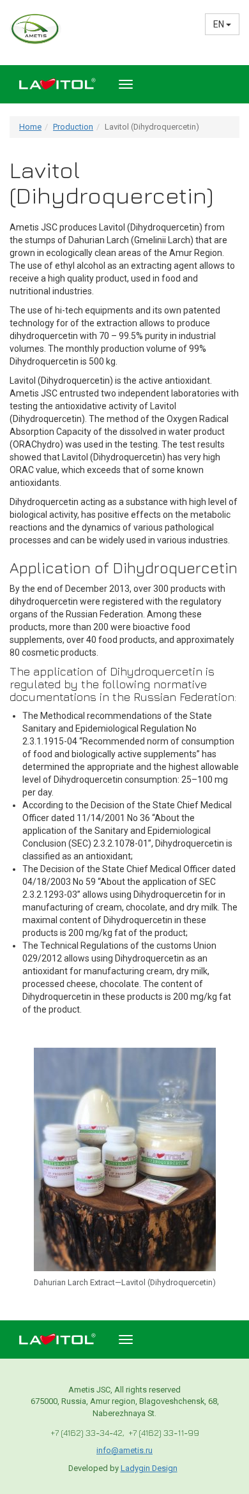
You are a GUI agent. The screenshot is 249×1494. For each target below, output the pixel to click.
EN (219, 24)
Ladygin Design (149, 1468)
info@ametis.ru (124, 1450)
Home (30, 127)
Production (73, 127)
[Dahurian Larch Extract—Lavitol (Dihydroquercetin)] (125, 1159)
